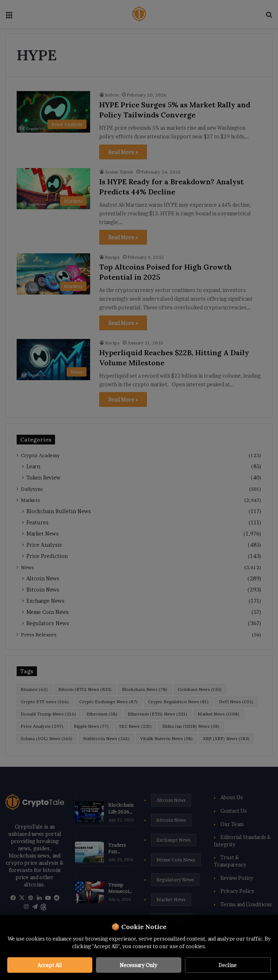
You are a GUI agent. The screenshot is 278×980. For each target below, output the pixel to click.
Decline (228, 965)
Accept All (50, 965)
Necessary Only (138, 965)
